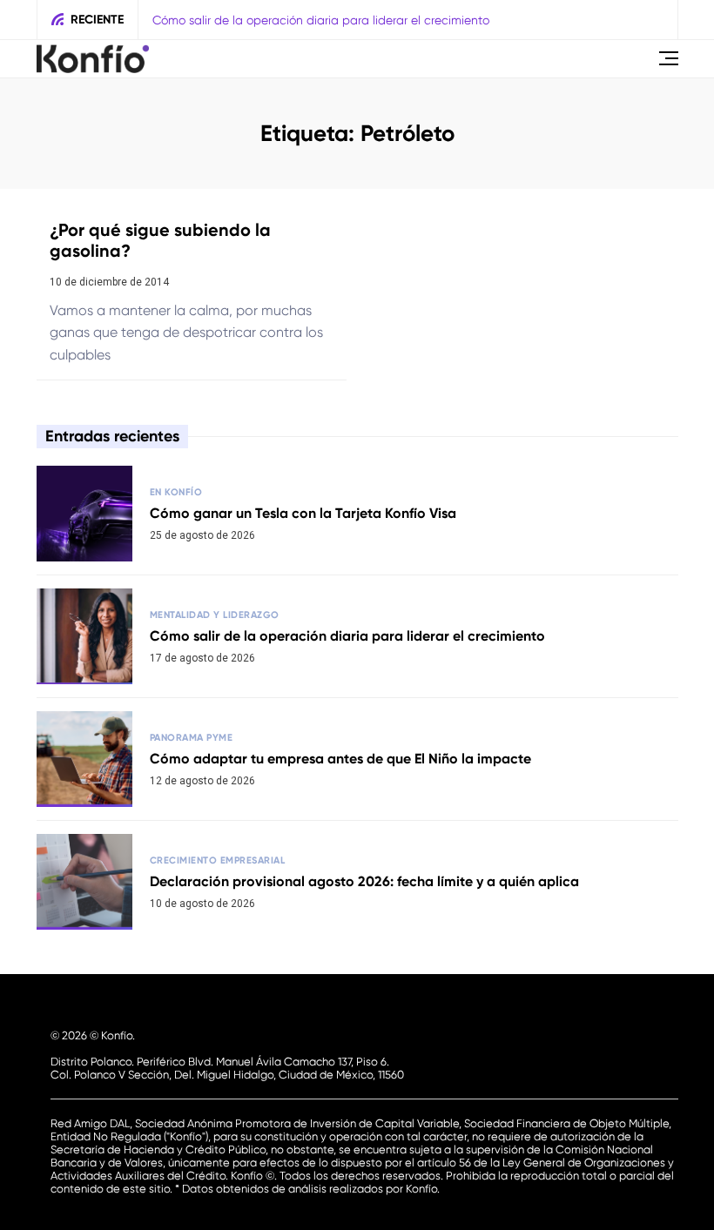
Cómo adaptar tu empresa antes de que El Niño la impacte (340, 758)
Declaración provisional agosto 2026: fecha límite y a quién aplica (364, 881)
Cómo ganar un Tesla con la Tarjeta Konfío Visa (303, 513)
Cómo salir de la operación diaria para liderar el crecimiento (320, 20)
